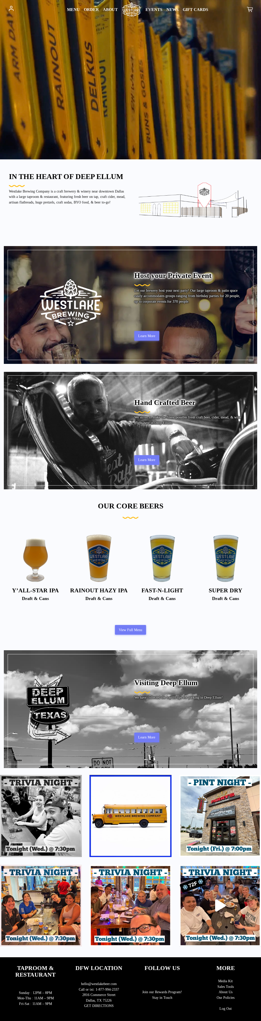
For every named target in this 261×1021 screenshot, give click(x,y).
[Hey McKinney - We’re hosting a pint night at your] (220, 816)
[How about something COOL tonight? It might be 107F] (220, 906)
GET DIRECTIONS (99, 1006)
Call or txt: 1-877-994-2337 (99, 989)
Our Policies (225, 998)
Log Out (225, 1008)
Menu (66, 9)
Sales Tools (225, 987)
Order (91, 9)
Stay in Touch (162, 998)
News (172, 9)
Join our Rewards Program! (162, 992)
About (110, 9)
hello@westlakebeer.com (99, 984)
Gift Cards (195, 9)
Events (154, 9)
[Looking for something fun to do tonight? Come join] (41, 816)
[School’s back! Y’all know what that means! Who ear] (130, 816)
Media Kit (225, 981)
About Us (225, 992)
